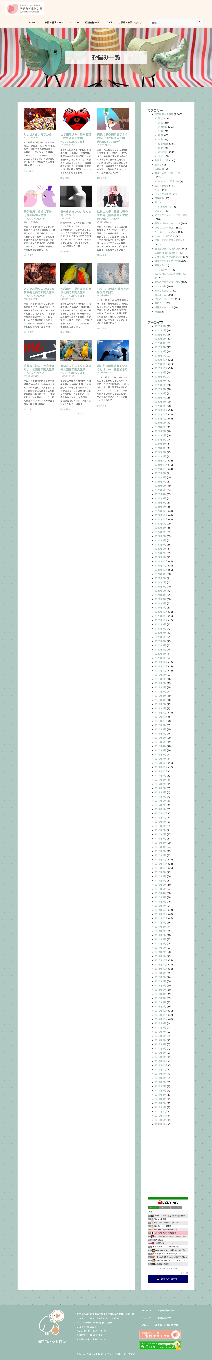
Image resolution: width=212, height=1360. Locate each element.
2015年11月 (161, 863)
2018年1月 (160, 758)
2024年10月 (161, 418)
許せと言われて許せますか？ (170, 240)
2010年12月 (161, 1111)
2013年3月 (160, 998)
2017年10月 (161, 771)
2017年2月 (160, 805)
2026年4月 (160, 343)
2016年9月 (160, 821)
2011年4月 (160, 1094)
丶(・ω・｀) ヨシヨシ (166, 231)
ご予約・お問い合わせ (166, 1324)
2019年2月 (160, 704)
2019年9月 (160, 674)
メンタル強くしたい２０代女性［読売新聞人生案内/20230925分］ (39, 292)
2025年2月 (160, 401)
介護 (160, 131)
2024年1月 (160, 456)
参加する (184, 1273)
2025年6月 (160, 385)
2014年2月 (160, 952)
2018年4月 (160, 746)
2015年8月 (160, 876)
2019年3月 (160, 700)
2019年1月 (160, 708)
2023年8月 (160, 477)
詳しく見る (28, 170)
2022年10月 (161, 519)
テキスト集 (160, 286)
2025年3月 (160, 397)
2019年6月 (160, 687)
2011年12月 (161, 1061)
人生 (160, 156)
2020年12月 (161, 611)
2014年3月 (160, 947)
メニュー (146, 1317)
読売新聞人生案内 (164, 114)
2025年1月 (160, 406)
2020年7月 (160, 632)
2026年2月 (160, 351)
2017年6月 (160, 788)
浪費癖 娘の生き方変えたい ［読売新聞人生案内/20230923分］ (39, 369)
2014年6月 (160, 935)
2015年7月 (160, 880)
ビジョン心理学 (163, 194)
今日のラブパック (164, 299)
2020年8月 (160, 628)
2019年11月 (161, 666)
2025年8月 (160, 376)
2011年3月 (160, 1099)
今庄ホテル (164, 269)
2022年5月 (160, 540)
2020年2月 (160, 653)
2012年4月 (160, 1044)
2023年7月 (160, 481)
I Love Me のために (165, 236)
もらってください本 (168, 181)
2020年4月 (160, 645)
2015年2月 (160, 901)
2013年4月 (160, 994)
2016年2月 (160, 851)
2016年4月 (160, 842)
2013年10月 (161, 968)
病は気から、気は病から (167, 248)
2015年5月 (160, 889)
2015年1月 (160, 905)
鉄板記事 (159, 168)
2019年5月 (160, 691)
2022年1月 (160, 557)
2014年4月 (160, 943)
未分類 (158, 311)
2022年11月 (161, 515)
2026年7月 (160, 330)
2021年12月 (161, 561)
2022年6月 (160, 536)
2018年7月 (160, 733)
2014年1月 (160, 956)
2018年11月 (161, 716)
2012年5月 (160, 1040)
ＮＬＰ (158, 189)
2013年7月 (160, 981)
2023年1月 (160, 506)
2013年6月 (160, 985)
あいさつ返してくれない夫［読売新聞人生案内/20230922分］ (75, 369)
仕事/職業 (163, 143)
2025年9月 (160, 372)
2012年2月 (160, 1052)
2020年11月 (161, 616)
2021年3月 (160, 599)
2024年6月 (160, 435)
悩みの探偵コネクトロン (167, 282)
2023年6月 (160, 485)
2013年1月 (160, 1006)
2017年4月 (160, 796)
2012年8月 (160, 1027)
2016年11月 (161, 813)
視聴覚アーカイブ (164, 307)
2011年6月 (160, 1086)
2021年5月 (160, 590)
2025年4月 (160, 393)
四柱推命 (159, 198)
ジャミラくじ (165, 206)
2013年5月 (160, 989)
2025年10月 (161, 368)
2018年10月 (161, 721)
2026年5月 (160, 338)
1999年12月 (161, 1124)
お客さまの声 (162, 160)
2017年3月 (160, 800)
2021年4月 (160, 595)
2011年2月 (160, 1103)
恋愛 (160, 147)
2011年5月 (160, 1090)
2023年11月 (161, 464)
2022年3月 (160, 548)
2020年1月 (160, 658)
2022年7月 (160, 532)
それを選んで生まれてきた (169, 257)
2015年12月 (161, 859)
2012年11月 (161, 1015)
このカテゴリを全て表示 (168, 1268)
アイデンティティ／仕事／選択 (171, 215)
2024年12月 (161, 410)
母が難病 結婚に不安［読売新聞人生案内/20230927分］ (38, 215)
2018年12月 (161, 712)
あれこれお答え (163, 290)
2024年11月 (161, 414)
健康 (160, 135)
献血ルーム (160, 294)
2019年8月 (160, 679)
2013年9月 (160, 973)
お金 (160, 139)
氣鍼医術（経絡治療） (166, 252)
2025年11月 (161, 364)
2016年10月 (161, 817)
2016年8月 (160, 826)
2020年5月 (160, 641)
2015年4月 (160, 893)
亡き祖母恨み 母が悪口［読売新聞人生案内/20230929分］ (75, 138)
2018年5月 (160, 742)
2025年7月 (160, 380)
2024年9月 (160, 422)
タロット (159, 210)
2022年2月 (160, 553)
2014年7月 (160, 931)
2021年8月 (160, 578)
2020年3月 (160, 649)
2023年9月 (160, 473)
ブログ (145, 1324)
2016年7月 (160, 830)
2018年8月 (160, 729)
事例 (157, 164)
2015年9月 (160, 872)
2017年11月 (161, 767)
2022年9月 (160, 523)
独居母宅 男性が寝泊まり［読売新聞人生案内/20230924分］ (75, 292)
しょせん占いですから (38, 134)
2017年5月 (160, 792)
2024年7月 (160, 431)
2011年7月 (160, 1082)
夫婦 (160, 122)
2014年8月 (160, 926)
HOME (145, 1310)
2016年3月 (160, 847)
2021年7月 (160, 582)
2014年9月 (160, 922)
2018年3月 (160, 750)
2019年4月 (160, 695)
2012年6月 (160, 1036)
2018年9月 (160, 725)
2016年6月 (160, 834)
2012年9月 (160, 1023)
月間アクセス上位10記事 (168, 261)
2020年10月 (161, 620)
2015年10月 (161, 868)
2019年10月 (161, 670)
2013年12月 (161, 960)
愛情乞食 (159, 265)
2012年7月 (160, 1031)
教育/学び (163, 152)
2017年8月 (160, 779)
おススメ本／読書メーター (169, 173)
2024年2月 (160, 452)
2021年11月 (161, 565)
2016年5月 (160, 838)
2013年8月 (160, 977)
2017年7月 (160, 784)
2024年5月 (160, 439)
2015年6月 (160, 884)
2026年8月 (160, 326)
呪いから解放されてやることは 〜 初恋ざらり (112, 367)
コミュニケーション (165, 227)
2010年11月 (161, 1115)
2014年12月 (161, 910)
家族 (160, 118)
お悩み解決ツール (166, 1310)
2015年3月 (160, 897)
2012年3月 (160, 1048)
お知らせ (159, 303)
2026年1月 (160, 355)
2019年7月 (160, 683)
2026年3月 (160, 347)
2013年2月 (160, 1002)
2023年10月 (161, 469)
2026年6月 (160, 334)
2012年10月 (161, 1019)
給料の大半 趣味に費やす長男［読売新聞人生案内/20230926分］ (112, 215)
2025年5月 (160, 389)
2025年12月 (161, 359)
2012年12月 (161, 1010)
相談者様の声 (164, 1317)
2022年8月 (160, 527)
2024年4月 (160, 443)
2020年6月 (160, 637)
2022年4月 (160, 544)
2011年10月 (161, 1069)
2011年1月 (160, 1107)
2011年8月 (160, 1078)
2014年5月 (160, 939)
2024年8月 (160, 427)
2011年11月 (161, 1065)
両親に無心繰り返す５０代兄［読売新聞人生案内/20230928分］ (112, 138)
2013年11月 (161, 964)
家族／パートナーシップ (167, 223)
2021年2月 (160, 603)
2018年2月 (160, 754)
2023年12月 (161, 460)
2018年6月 (160, 737)
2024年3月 (160, 448)
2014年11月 (161, 914)
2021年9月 (160, 574)
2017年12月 (161, 763)
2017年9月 (160, 775)
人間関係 (162, 126)
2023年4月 (160, 494)
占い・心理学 (162, 185)
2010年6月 (160, 1120)
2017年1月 (160, 809)
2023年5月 (160, 490)
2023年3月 (160, 498)
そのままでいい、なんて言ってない (75, 213)
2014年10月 (161, 918)
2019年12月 (161, 662)
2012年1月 (160, 1057)
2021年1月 (160, 607)
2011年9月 (160, 1073)
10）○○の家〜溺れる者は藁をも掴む (113, 290)
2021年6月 (160, 586)
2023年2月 (160, 502)
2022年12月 (161, 511)
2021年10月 (161, 569)
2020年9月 (160, 624)
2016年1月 (160, 855)
